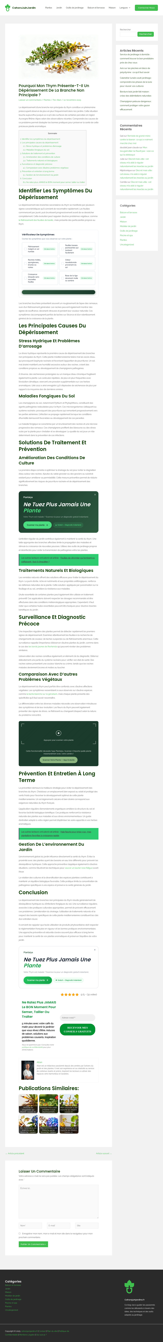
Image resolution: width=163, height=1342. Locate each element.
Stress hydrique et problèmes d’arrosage (42, 146)
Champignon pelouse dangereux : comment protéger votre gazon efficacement (136, 105)
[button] (129, 7)
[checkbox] (40, 249)
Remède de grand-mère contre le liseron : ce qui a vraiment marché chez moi (136, 139)
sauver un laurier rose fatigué (79, 868)
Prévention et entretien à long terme (37, 171)
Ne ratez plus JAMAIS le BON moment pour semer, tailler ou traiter (54, 182)
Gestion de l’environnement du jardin (40, 175)
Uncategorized (127, 244)
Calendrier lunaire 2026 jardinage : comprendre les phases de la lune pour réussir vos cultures (136, 82)
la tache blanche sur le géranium (42, 694)
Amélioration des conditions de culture (41, 157)
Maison (112, 7)
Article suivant (104, 1153)
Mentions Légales (27, 1335)
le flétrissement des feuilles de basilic (36, 220)
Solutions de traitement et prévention (37, 153)
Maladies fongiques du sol (36, 150)
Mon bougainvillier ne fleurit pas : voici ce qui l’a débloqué (137, 151)
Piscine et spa (126, 235)
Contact (42, 1331)
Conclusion (26, 178)
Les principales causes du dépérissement (39, 142)
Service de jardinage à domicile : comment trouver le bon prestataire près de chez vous (137, 58)
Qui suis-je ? (41, 1335)
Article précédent (14, 1153)
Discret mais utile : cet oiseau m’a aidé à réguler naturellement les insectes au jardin (136, 163)
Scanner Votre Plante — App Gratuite (58, 760)
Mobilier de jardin (128, 226)
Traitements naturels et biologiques (40, 160)
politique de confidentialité (32, 1047)
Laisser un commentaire (30, 100)
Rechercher (125, 29)
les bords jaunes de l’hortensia (43, 646)
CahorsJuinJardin (24, 8)
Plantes (48, 7)
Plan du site (52, 1331)
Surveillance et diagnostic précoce (36, 164)
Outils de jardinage (75, 7)
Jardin (59, 7)
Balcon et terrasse (96, 7)
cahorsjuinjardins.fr (29, 1331)
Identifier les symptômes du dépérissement (40, 139)
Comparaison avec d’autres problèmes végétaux (46, 168)
